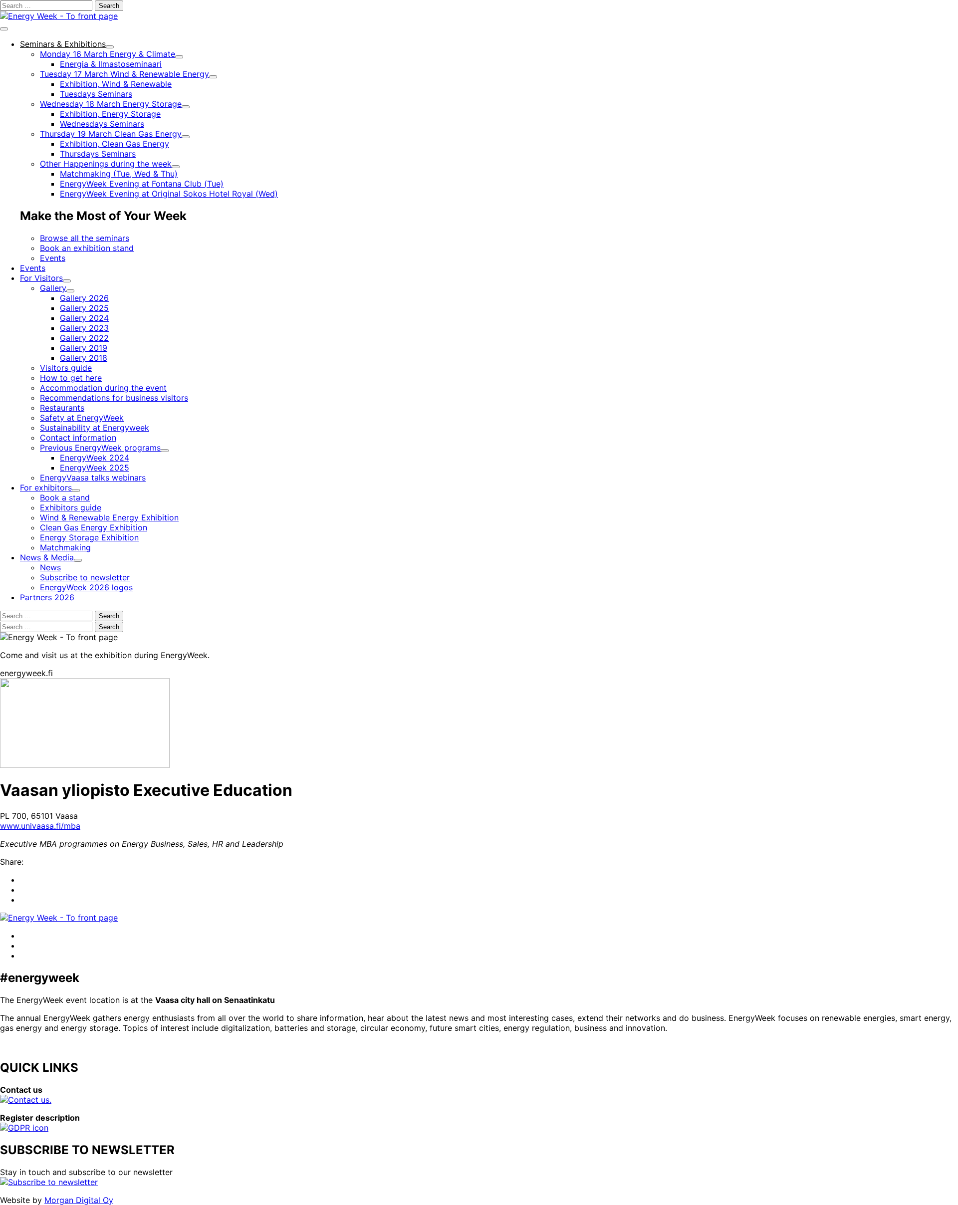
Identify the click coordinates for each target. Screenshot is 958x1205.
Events (52, 258)
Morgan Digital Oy (78, 1200)
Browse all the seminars (84, 238)
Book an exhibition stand (87, 248)
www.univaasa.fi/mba (40, 826)
